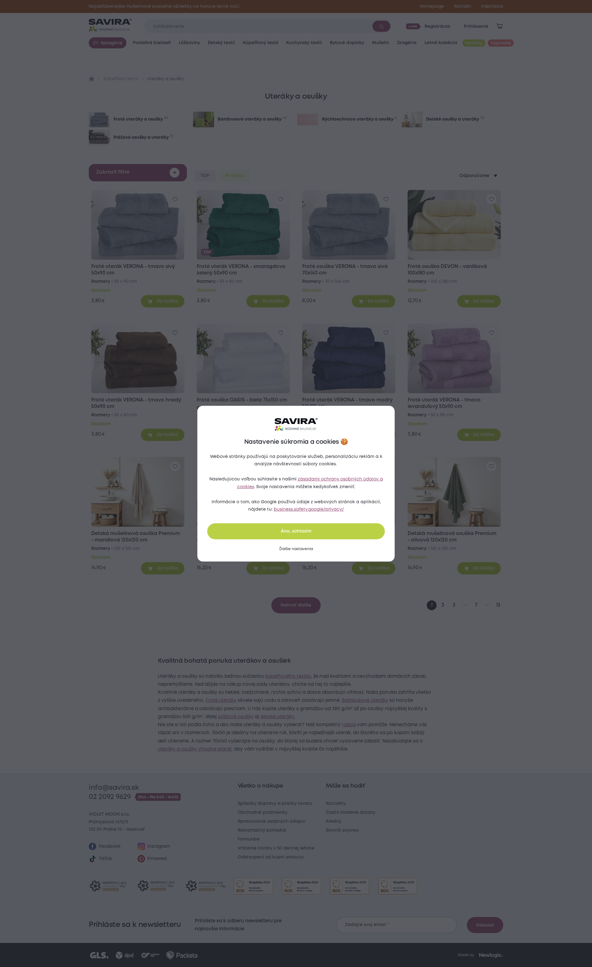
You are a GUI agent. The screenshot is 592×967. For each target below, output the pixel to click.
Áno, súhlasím (296, 531)
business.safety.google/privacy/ (309, 509)
